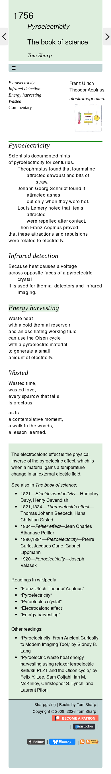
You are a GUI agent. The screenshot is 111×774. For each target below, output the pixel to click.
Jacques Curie (48, 545)
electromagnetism (87, 98)
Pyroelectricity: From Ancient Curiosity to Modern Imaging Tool (59, 640)
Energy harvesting (25, 95)
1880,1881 (31, 539)
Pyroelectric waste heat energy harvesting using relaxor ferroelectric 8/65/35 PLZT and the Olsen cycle (57, 663)
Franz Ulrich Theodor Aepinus (86, 86)
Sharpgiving (45, 704)
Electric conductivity (55, 493)
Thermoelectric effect (68, 506)
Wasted (15, 101)
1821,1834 (31, 506)
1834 (25, 526)
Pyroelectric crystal (41, 601)
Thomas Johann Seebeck (46, 513)
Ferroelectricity (50, 558)
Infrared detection (24, 88)
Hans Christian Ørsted (52, 516)
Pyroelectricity (21, 82)
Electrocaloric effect (42, 608)
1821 (25, 493)
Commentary (20, 107)
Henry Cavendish (50, 500)
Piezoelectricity (62, 539)
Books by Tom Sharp (77, 704)
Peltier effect (47, 526)
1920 (25, 558)
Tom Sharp (86, 711)
